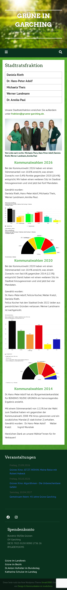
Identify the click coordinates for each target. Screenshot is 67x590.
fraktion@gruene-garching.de (27, 113)
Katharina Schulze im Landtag (21, 571)
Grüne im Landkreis (15, 560)
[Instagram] (16, 517)
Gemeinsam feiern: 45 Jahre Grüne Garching (33, 496)
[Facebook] (8, 517)
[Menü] (6, 52)
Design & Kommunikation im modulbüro (35, 586)
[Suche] (60, 52)
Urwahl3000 (46, 582)
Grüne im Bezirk (13, 564)
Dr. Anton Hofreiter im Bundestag (22, 568)
